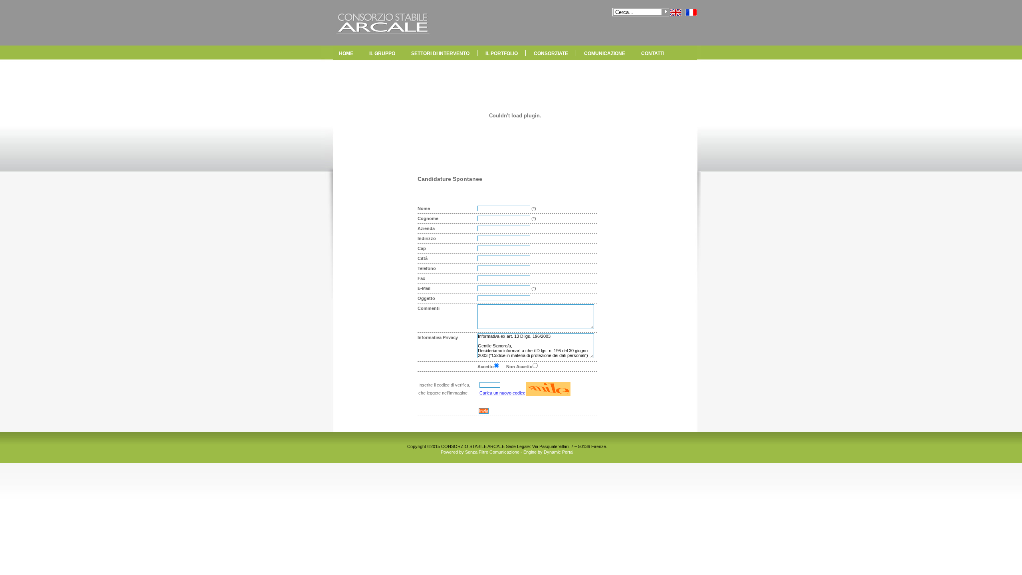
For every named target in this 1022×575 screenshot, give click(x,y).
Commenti (429, 308)
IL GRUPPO (382, 53)
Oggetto (426, 298)
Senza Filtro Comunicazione (492, 452)
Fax (421, 278)
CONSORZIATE (551, 53)
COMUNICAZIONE (604, 53)
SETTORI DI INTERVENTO (440, 53)
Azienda (426, 228)
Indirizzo (427, 238)
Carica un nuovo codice (502, 393)
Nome (424, 208)
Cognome (428, 218)
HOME (346, 53)
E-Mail (424, 288)
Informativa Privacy (438, 337)
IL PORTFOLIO (501, 53)
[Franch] (691, 14)
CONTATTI (652, 53)
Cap (422, 248)
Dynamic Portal (558, 452)
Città (423, 258)
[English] (675, 14)
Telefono (427, 268)
